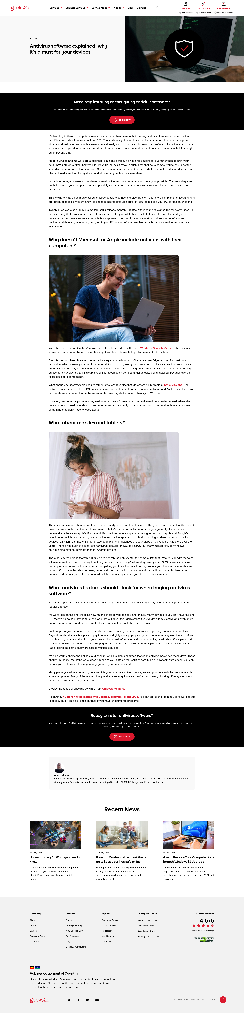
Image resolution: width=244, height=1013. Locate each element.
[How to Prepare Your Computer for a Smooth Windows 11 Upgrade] (188, 835)
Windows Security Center (156, 348)
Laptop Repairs (109, 925)
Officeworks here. (113, 688)
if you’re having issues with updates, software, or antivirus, (101, 696)
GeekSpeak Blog (74, 925)
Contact (141, 7)
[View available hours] (197, 12)
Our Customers (73, 936)
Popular (106, 913)
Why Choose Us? (74, 931)
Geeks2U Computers (76, 947)
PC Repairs (107, 931)
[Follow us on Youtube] (97, 1000)
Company (35, 913)
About (117, 7)
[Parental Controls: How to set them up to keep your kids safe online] (122, 835)
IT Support (107, 941)
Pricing (69, 920)
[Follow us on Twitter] (69, 1000)
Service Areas (99, 7)
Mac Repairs (108, 936)
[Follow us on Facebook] (78, 1000)
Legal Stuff (35, 941)
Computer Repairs (110, 920)
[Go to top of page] (223, 999)
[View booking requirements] (215, 12)
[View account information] (180, 12)
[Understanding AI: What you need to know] (55, 835)
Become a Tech (37, 936)
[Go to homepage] (20, 8)
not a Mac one (173, 384)
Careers (33, 931)
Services (54, 7)
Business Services (75, 7)
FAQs (68, 941)
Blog (130, 7)
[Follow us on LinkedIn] (88, 1000)
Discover (70, 913)
